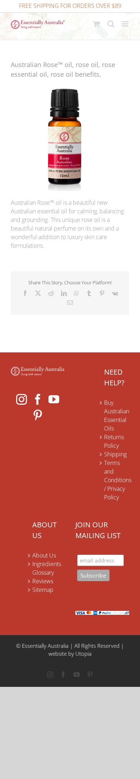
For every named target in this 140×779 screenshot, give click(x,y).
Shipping (115, 454)
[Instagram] (21, 399)
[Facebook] (37, 399)
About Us (44, 555)
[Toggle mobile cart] (96, 24)
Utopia (83, 653)
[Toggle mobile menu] (125, 24)
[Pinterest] (37, 415)
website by (61, 653)
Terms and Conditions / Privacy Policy (116, 480)
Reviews (42, 581)
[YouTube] (53, 399)
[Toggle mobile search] (111, 24)
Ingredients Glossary (46, 568)
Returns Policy (114, 441)
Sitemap (42, 590)
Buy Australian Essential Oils (116, 415)
